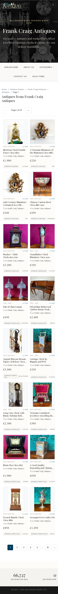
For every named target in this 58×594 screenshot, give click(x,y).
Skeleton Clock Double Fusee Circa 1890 (14, 151)
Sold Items (38, 76)
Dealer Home (11, 67)
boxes (52, 429)
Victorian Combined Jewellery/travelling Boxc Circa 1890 (42, 416)
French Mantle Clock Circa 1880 (13, 519)
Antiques (5, 92)
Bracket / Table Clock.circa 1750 (10, 256)
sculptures (23, 376)
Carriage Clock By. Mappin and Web (38, 360)
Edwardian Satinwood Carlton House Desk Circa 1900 (40, 309)
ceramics (51, 218)
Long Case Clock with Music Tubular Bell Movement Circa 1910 (13, 416)
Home (4, 89)
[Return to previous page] (53, 5)
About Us (29, 67)
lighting (24, 323)
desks (52, 323)
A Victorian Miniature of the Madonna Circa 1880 (41, 151)
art (53, 166)
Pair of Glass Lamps (12, 306)
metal (52, 534)
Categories (46, 67)
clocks (25, 166)
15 (48, 547)
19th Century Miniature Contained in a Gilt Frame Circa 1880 (14, 205)
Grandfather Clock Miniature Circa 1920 (40, 256)
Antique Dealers (17, 89)
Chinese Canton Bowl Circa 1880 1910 (40, 203)
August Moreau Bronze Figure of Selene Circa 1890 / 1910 (14, 362)
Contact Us (20, 76)
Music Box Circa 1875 (13, 465)
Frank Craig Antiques (37, 89)
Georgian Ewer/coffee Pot (42, 517)
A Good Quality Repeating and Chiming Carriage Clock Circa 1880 (42, 468)
